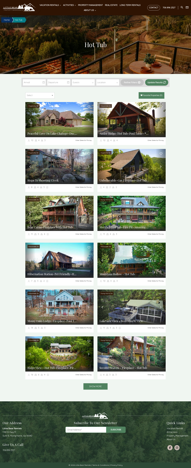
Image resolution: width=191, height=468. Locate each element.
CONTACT (153, 7)
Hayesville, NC (33, 106)
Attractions (172, 432)
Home (7, 20)
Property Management (90, 5)
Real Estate (111, 5)
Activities (68, 5)
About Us (89, 10)
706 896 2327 (9, 450)
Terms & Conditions (100, 465)
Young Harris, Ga (107, 200)
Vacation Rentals (49, 5)
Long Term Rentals (130, 5)
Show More (95, 386)
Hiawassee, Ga (106, 106)
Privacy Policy (116, 465)
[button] (132, 82)
